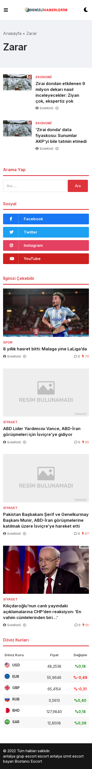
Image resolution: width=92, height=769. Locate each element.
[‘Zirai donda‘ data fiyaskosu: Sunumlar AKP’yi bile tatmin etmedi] (17, 128)
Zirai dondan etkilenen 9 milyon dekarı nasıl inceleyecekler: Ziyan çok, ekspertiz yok (60, 92)
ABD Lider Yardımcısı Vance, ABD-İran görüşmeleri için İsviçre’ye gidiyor (41, 431)
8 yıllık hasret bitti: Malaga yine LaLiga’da (45, 348)
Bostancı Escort (28, 761)
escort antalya (50, 756)
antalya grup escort (20, 756)
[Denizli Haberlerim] (45, 10)
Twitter (30, 232)
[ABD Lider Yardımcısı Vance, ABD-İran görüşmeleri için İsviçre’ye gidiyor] (46, 392)
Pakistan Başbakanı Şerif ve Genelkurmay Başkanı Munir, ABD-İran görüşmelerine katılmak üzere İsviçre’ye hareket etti (46, 520)
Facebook (33, 218)
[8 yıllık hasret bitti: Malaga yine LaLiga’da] (46, 313)
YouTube (32, 258)
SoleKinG (46, 108)
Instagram (33, 245)
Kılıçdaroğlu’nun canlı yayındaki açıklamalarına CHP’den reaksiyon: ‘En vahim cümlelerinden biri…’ (42, 611)
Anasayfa (12, 33)
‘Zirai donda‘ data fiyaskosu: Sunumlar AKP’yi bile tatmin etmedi (61, 135)
